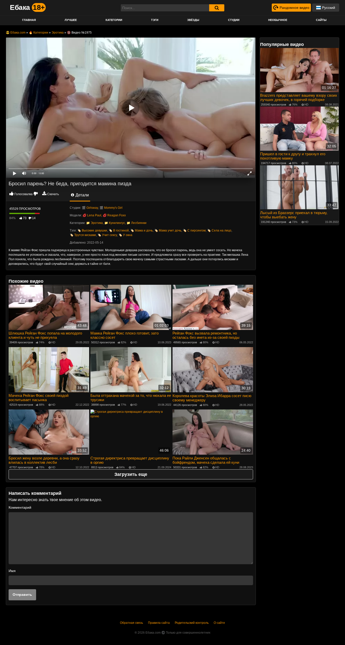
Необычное (277, 19)
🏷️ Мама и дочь (141, 230)
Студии (233, 19)
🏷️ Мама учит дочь (167, 230)
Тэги (154, 19)
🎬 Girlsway (90, 208)
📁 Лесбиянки (136, 223)
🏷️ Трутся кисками (83, 235)
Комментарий (20, 507)
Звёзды (193, 19)
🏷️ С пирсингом (194, 230)
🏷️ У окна (125, 235)
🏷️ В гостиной (119, 230)
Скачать (53, 194)
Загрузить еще (130, 474)
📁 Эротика (94, 223)
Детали (82, 195)
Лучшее (71, 19)
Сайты (321, 19)
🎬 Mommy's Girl (111, 208)
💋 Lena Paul (92, 215)
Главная (29, 19)
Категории (114, 19)
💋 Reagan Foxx (114, 215)
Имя (12, 571)
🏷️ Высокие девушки (92, 230)
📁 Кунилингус (114, 223)
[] (216, 7)
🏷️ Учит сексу (107, 235)
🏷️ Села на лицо (219, 230)
